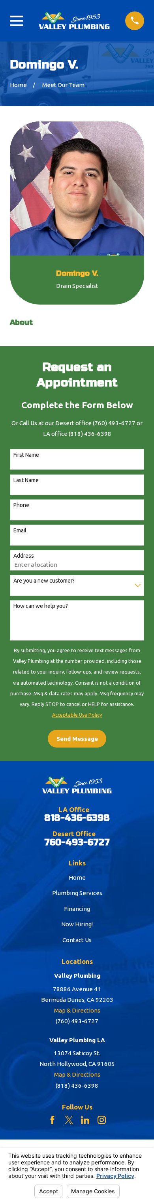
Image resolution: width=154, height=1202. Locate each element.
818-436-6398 (77, 818)
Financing (77, 908)
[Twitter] (69, 1120)
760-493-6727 (77, 842)
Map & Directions (77, 1010)
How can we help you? (40, 606)
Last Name (26, 480)
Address (23, 556)
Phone (21, 505)
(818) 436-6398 (77, 1085)
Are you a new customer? (44, 580)
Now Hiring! (77, 924)
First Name (26, 455)
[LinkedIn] (85, 1120)
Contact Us (77, 940)
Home (77, 877)
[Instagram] (102, 1120)
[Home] (74, 20)
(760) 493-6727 (77, 1021)
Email (19, 530)
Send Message (77, 738)
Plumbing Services (77, 893)
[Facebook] (52, 1120)
